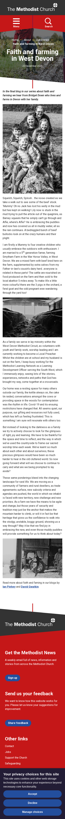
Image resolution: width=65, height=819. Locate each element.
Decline (32, 803)
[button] (16, 21)
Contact (9, 746)
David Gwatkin (30, 586)
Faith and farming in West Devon (33, 43)
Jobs (8, 752)
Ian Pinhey (9, 586)
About (27, 39)
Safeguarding (12, 763)
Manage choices (32, 812)
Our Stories (42, 39)
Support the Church (16, 757)
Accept (32, 794)
